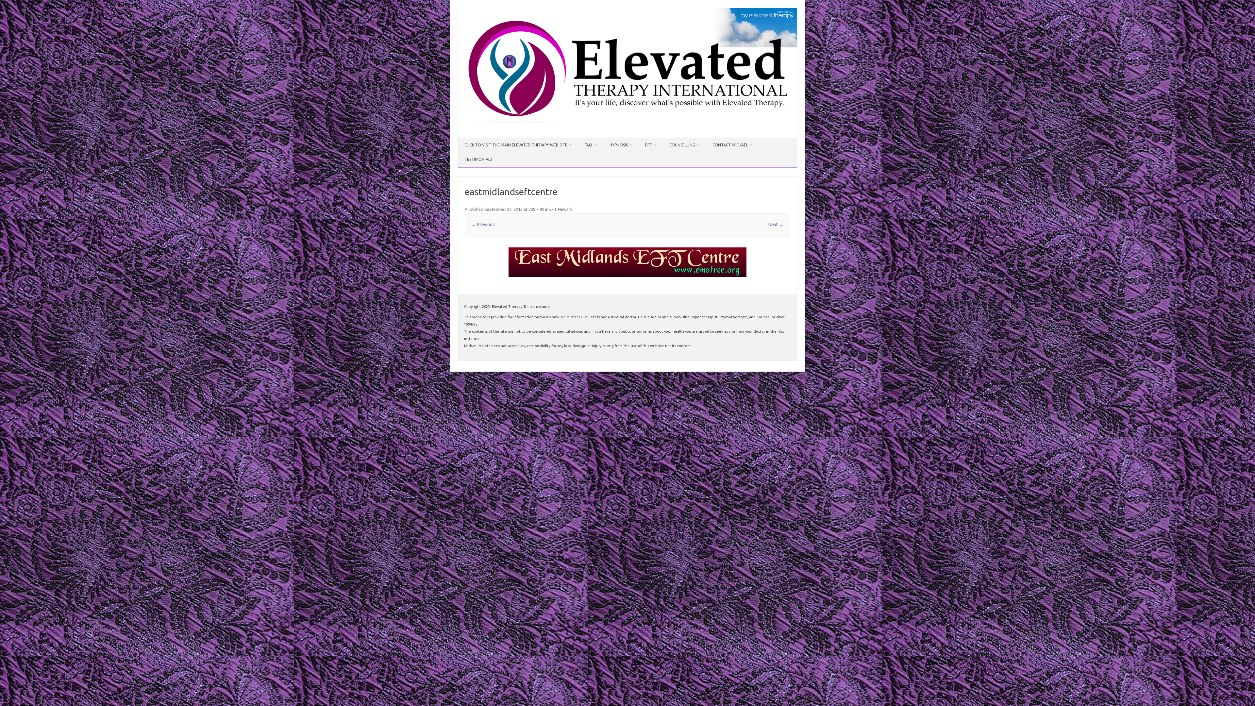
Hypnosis (619, 145)
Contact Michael (730, 145)
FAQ (588, 145)
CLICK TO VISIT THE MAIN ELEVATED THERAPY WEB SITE (515, 145)
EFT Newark (561, 209)
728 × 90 (536, 209)
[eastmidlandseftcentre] (627, 262)
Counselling (682, 145)
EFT (648, 145)
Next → (775, 224)
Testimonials (478, 159)
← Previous (483, 224)
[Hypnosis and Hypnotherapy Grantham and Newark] (627, 126)
